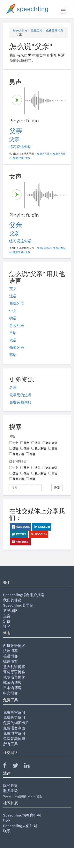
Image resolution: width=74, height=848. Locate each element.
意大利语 (16, 325)
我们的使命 (12, 600)
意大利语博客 (14, 667)
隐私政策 (10, 785)
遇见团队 (10, 610)
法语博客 (10, 651)
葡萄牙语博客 (14, 672)
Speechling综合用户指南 (23, 595)
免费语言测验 (14, 728)
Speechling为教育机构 (22, 815)
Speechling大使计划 (20, 826)
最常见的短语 (20, 395)
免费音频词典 (54, 30)
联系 (6, 831)
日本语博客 (12, 688)
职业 (6, 820)
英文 (13, 289)
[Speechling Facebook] (7, 766)
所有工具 (10, 744)
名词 (13, 387)
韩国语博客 (12, 682)
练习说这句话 (20, 146)
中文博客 (10, 693)
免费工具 (36, 30)
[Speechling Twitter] (18, 766)
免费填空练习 (14, 733)
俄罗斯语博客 (14, 677)
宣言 (6, 616)
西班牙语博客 (14, 645)
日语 (13, 333)
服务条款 (10, 791)
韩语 (13, 355)
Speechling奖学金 (18, 605)
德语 (13, 318)
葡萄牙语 (16, 347)
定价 (6, 621)
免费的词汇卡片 (16, 723)
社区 (6, 626)
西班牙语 (16, 303)
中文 (13, 311)
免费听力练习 (14, 717)
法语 (13, 296)
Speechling (19, 30)
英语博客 (10, 656)
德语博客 (10, 661)
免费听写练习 (14, 712)
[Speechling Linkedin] (29, 766)
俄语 (13, 340)
